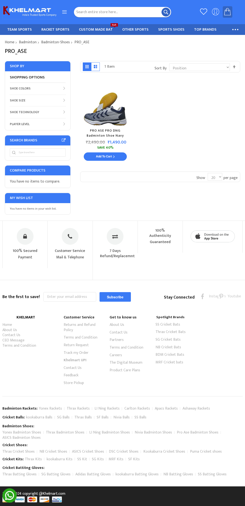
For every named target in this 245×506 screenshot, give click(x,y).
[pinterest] (221, 296)
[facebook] (203, 296)
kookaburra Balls (39, 417)
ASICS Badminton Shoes (21, 437)
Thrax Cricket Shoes (18, 451)
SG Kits (98, 459)
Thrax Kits (33, 459)
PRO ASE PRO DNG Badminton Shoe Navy (105, 133)
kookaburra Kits (59, 459)
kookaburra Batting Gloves (137, 474)
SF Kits (134, 459)
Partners (117, 340)
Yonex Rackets (50, 408)
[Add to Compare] (135, 106)
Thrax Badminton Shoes (65, 432)
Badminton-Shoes (55, 42)
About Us (9, 330)
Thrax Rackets (78, 408)
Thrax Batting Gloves (19, 474)
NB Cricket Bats (168, 347)
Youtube (231, 296)
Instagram (212, 296)
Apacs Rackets (166, 408)
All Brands (64, 140)
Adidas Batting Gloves (93, 474)
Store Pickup (74, 383)
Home (9, 42)
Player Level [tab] (19, 124)
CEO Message (13, 340)
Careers (116, 355)
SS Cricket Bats (168, 324)
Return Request (76, 345)
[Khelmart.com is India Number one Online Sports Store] (29, 12)
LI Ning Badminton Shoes (109, 432)
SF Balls (103, 417)
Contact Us (11, 335)
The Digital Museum (126, 362)
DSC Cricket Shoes (124, 451)
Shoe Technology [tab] (24, 112)
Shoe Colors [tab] (20, 88)
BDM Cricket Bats (170, 354)
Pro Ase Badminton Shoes (197, 432)
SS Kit (82, 459)
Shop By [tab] (17, 66)
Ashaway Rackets (196, 408)
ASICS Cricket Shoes (88, 451)
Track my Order (76, 353)
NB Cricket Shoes (53, 451)
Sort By (161, 68)
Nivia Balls (121, 417)
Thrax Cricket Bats (171, 332)
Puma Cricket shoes (206, 451)
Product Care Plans (125, 370)
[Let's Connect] (9, 501)
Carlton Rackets (137, 408)
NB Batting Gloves (178, 474)
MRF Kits (116, 459)
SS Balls (140, 417)
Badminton (28, 42)
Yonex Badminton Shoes (21, 432)
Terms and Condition (19, 345)
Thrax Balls (83, 417)
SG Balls (63, 417)
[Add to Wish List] (134, 96)
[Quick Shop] (133, 87)
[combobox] (122, 12)
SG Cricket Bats (168, 339)
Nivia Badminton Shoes (153, 432)
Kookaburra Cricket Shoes (164, 451)
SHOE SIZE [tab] (17, 100)
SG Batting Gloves (56, 474)
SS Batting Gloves (212, 474)
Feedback (71, 375)
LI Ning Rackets (107, 408)
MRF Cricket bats (169, 362)
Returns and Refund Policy (79, 327)
